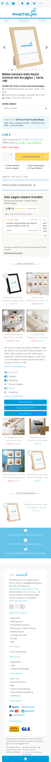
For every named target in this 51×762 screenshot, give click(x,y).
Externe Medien (16, 384)
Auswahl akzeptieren (25, 407)
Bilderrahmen (23, 20)
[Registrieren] (28, 3)
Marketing (13, 380)
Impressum (15, 695)
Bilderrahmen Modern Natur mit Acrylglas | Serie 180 (36, 506)
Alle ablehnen (25, 413)
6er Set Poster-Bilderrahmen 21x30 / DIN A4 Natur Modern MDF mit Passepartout (37, 299)
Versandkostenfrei (28, 752)
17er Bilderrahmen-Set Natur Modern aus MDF (13, 336)
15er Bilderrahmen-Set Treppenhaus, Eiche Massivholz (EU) (13, 439)
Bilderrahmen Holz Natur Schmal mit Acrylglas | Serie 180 (37, 476)
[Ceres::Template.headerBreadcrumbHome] (6, 20)
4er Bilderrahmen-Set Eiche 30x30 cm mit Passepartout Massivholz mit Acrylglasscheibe (13, 476)
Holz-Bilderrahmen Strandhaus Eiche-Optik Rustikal (37, 439)
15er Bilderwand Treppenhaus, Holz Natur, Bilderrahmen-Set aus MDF (37, 336)
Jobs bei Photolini (18, 682)
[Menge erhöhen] (11, 155)
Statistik (12, 376)
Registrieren (15, 662)
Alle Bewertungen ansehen (13, 253)
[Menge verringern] (11, 159)
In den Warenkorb (31, 156)
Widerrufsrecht (17, 631)
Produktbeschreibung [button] (17, 185)
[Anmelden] (22, 3)
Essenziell (13, 372)
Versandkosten (36, 139)
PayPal (11, 388)
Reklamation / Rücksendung (22, 628)
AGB (12, 685)
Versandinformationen (20, 624)
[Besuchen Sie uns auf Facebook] (22, 607)
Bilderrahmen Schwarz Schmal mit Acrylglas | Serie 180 (13, 299)
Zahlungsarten (16, 621)
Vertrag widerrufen (18, 635)
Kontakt (13, 638)
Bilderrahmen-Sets (30, 589)
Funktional (13, 392)
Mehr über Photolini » (18, 600)
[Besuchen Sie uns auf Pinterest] (11, 607)
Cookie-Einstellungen (19, 668)
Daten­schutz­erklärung (15, 366)
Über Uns (14, 678)
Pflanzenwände (30, 591)
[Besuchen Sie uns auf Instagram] (17, 607)
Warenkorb (15, 618)
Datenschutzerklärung (20, 688)
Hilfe (12, 641)
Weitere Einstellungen (14, 396)
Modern (43, 20)
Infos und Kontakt (18, 651)
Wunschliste (5, 278)
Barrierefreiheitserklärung (21, 692)
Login (12, 665)
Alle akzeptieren (26, 402)
